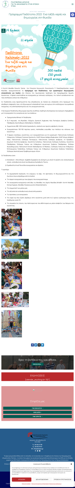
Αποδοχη (21, 479)
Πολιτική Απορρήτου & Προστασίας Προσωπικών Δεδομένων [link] (46, 484)
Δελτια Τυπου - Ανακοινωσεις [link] (37, 11)
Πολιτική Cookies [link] (26, 484)
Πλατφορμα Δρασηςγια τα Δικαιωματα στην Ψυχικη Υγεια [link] (25, 4)
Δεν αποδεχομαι (42, 479)
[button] (71, 464)
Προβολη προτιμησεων (62, 479)
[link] (72, 14)
